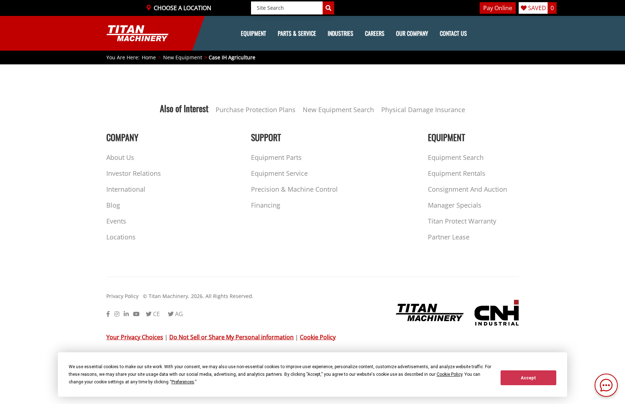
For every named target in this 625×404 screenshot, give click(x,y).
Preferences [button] (182, 381)
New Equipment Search (338, 109)
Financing (265, 205)
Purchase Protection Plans (256, 109)
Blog (113, 205)
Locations (121, 237)
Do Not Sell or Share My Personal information (231, 337)
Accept (528, 377)
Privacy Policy (122, 296)
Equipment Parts (276, 157)
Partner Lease (448, 237)
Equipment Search (456, 157)
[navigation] (312, 33)
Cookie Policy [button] (449, 374)
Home (149, 57)
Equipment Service (279, 173)
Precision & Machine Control (294, 189)
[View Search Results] (328, 7)
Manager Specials (454, 205)
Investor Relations (133, 173)
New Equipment (182, 57)
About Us (120, 157)
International (125, 189)
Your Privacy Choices (134, 337)
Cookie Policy (318, 337)
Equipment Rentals (456, 173)
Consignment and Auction (467, 189)
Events (116, 221)
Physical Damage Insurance (423, 109)
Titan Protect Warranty (462, 221)
